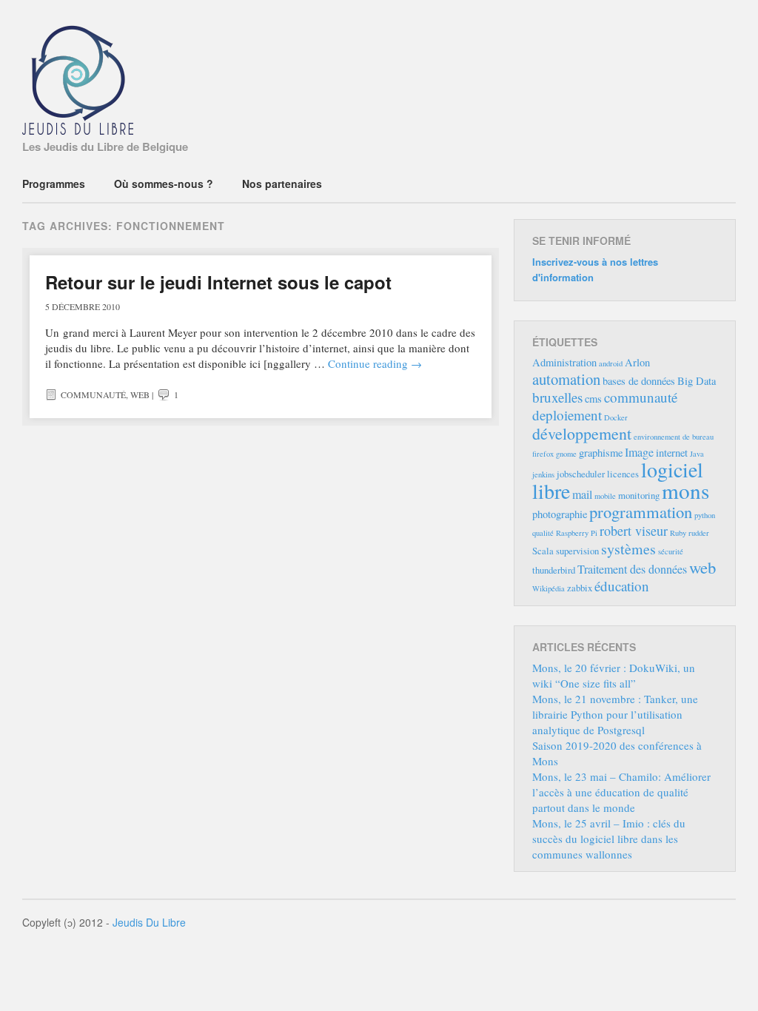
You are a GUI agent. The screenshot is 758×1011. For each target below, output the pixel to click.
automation (566, 379)
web (140, 394)
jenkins (543, 474)
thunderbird (553, 570)
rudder (698, 533)
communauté (93, 394)
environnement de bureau (674, 436)
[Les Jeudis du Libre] (77, 125)
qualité (543, 533)
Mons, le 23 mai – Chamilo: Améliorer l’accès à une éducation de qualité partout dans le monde (621, 792)
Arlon (637, 362)
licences (623, 473)
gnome (566, 454)
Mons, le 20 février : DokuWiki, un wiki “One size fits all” (613, 675)
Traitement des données (632, 569)
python (704, 515)
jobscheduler (581, 473)
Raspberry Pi (576, 533)
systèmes (628, 549)
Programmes (53, 183)
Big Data (696, 381)
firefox (543, 454)
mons (685, 490)
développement (581, 433)
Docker (616, 417)
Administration (564, 362)
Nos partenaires (282, 183)
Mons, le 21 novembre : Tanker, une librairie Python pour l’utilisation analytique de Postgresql (615, 714)
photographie (559, 514)
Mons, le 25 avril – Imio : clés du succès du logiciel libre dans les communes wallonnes (608, 838)
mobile (605, 496)
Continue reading (375, 363)
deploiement (567, 415)
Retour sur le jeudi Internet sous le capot (218, 282)
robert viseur (634, 531)
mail (582, 494)
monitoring (639, 495)
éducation (621, 586)
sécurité (670, 551)
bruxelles (557, 397)
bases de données (639, 381)
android (611, 363)
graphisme (601, 453)
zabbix (579, 587)
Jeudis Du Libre (149, 922)
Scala (543, 550)
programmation (640, 511)
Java (697, 454)
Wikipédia (548, 588)
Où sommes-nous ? (163, 183)
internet (672, 453)
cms (593, 399)
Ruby (678, 533)
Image (639, 452)
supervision (577, 550)
